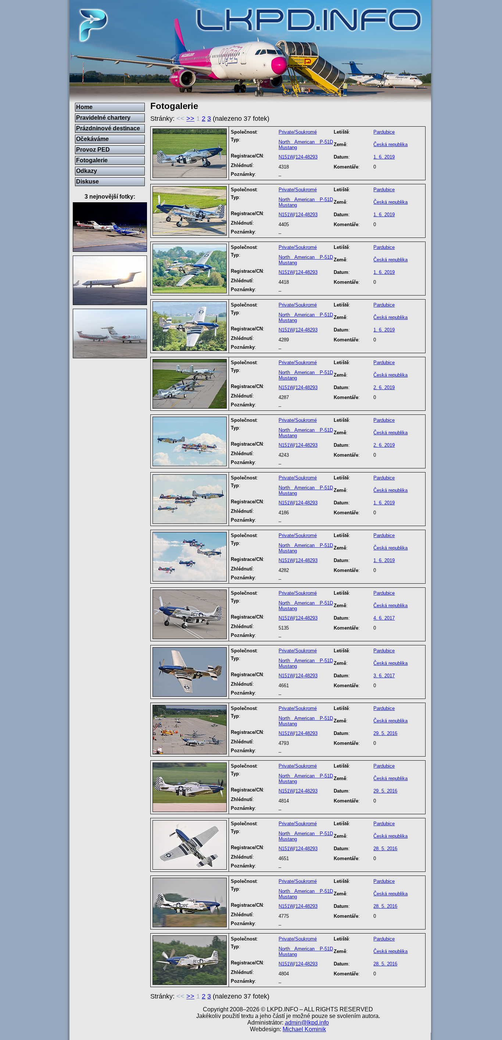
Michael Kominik (304, 1029)
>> (190, 118)
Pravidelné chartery (103, 118)
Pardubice (384, 132)
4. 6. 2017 (384, 618)
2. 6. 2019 (384, 387)
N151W (286, 157)
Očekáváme (92, 139)
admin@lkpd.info (307, 1022)
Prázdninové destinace (108, 128)
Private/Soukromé (298, 132)
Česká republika (390, 144)
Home (84, 107)
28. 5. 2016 (385, 848)
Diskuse (87, 181)
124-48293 (306, 157)
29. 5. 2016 (385, 733)
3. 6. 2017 (384, 675)
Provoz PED (93, 149)
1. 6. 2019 (384, 157)
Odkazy (86, 171)
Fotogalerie (92, 160)
